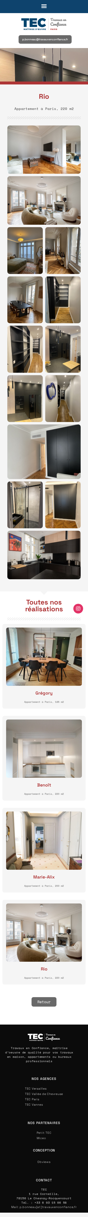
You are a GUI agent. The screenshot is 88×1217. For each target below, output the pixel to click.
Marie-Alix (44, 877)
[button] (44, 6)
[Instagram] (78, 608)
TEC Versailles (36, 1089)
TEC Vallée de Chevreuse (44, 1094)
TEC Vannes (34, 1105)
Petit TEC (44, 1133)
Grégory (44, 693)
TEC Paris (32, 1099)
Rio (44, 969)
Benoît (44, 785)
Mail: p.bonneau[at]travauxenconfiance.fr (44, 1207)
